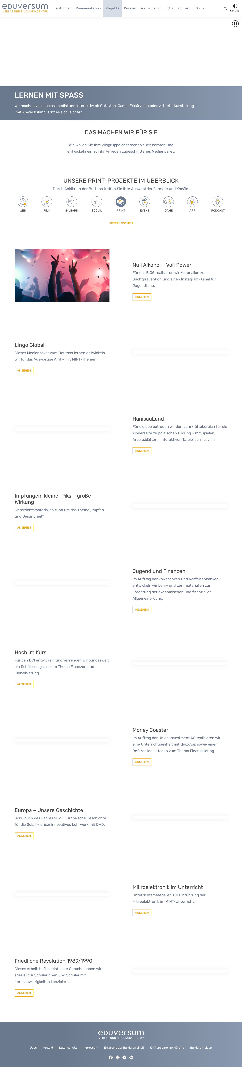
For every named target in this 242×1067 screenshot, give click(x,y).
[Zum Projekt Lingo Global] (180, 352)
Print (121, 210)
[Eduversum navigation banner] (25, 8)
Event (144, 210)
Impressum (90, 1047)
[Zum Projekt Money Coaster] (62, 740)
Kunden (130, 8)
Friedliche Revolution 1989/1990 (53, 961)
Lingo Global (29, 345)
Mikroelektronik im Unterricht (168, 887)
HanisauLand (148, 419)
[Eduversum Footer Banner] (121, 1034)
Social (97, 210)
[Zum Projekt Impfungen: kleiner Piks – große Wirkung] (180, 506)
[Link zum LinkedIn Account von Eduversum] (131, 1057)
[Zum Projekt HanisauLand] (62, 429)
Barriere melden (201, 1047)
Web (23, 210)
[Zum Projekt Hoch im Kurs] (180, 663)
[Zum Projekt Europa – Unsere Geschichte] (180, 817)
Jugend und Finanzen (159, 571)
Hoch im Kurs (30, 652)
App (192, 210)
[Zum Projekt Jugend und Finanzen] (62, 583)
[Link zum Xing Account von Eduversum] (124, 1057)
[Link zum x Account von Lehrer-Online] (117, 1057)
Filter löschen (121, 223)
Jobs (169, 8)
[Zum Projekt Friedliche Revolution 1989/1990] (180, 971)
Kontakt (184, 8)
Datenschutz (68, 1047)
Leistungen (62, 8)
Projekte (112, 8)
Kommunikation (88, 8)
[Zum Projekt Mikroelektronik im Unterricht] (62, 894)
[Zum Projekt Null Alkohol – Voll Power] (62, 275)
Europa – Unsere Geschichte (49, 810)
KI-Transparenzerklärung (167, 1047)
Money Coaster (150, 730)
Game (169, 210)
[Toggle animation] (235, 23)
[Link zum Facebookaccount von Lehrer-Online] (110, 1057)
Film (46, 210)
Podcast (218, 210)
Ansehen (142, 297)
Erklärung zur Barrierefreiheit (124, 1047)
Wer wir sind (150, 8)
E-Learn (71, 210)
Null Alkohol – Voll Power (162, 265)
